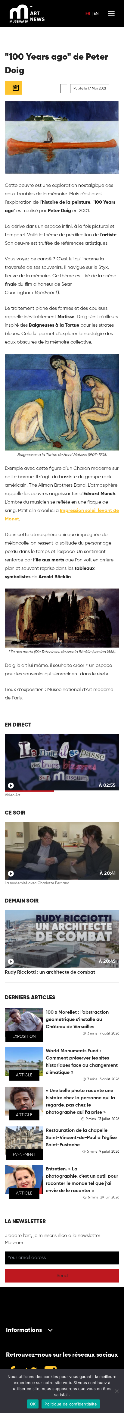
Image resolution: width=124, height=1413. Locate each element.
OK (33, 1404)
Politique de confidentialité (71, 1404)
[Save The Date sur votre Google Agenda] (13, 88)
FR (87, 13)
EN (96, 13)
